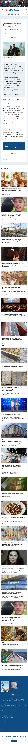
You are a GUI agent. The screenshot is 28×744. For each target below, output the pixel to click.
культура (5, 159)
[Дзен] (9, 14)
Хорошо (14, 740)
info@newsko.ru (4, 723)
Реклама (2, 729)
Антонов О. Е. (11, 717)
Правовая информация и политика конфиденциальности (12, 707)
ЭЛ (4, 704)
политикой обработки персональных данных (15, 737)
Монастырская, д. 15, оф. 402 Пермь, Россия (6, 719)
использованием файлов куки (10, 736)
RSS (2, 731)
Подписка (3, 732)
